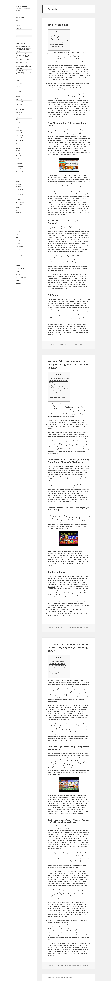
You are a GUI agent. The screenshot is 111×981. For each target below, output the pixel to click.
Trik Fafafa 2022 (58, 25)
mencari (86, 965)
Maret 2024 (18, 156)
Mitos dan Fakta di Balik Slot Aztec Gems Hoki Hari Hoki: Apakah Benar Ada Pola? (22, 55)
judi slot (18, 265)
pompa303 (18, 249)
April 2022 (18, 210)
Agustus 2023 (19, 174)
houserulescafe (19, 246)
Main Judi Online (20, 20)
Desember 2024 (19, 132)
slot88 (17, 271)
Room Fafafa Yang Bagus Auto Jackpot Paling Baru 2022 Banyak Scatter (68, 364)
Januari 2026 (19, 99)
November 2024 (20, 135)
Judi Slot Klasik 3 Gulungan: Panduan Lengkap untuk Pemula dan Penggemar (22, 61)
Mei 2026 (18, 89)
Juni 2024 (18, 148)
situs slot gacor (19, 225)
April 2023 (18, 184)
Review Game (19, 23)
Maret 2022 (18, 212)
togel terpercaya (20, 228)
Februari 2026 (19, 96)
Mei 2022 (18, 207)
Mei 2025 (18, 120)
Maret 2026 (18, 94)
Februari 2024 (19, 158)
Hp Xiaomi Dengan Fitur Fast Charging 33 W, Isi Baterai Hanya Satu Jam (58, 668)
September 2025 (20, 109)
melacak (86, 627)
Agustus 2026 (19, 84)
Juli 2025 (18, 114)
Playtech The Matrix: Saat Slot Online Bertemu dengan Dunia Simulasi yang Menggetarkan (23, 72)
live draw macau (20, 268)
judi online (69, 912)
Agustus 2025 (19, 112)
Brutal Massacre (23, 6)
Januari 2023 (19, 192)
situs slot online (19, 256)
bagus (69, 627)
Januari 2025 (19, 130)
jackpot (73, 344)
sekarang (85, 344)
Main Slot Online (20, 17)
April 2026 (18, 91)
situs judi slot (19, 262)
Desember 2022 (19, 194)
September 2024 (20, 140)
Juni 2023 (18, 179)
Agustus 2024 (19, 143)
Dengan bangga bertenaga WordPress (65, 977)
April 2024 (18, 153)
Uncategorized (62, 344)
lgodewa (18, 274)
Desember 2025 (19, 102)
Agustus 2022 (19, 204)
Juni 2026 (18, 86)
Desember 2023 (19, 163)
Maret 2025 (18, 125)
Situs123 (18, 237)
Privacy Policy (51, 977)
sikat (49, 346)
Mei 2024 (18, 150)
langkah (81, 627)
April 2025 (18, 122)
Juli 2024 (18, 145)
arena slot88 (51, 586)
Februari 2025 (19, 127)
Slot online (18, 283)
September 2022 (20, 202)
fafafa (69, 344)
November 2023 (20, 166)
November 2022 (20, 197)
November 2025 (20, 104)
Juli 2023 (18, 176)
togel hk (18, 243)
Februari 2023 (19, 189)
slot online (18, 259)
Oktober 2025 (19, 107)
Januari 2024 (19, 161)
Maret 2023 (18, 186)
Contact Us (18, 28)
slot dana (18, 240)
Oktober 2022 (19, 199)
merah (80, 344)
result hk (18, 234)
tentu (49, 629)
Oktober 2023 (19, 168)
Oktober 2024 (19, 138)
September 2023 (20, 171)
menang (82, 965)
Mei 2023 (18, 181)
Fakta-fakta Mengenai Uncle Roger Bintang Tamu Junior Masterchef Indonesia (59, 381)
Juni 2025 (18, 117)
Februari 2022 (19, 215)
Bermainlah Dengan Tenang (57, 397)
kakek (76, 344)
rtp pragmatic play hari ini (22, 277)
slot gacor (18, 231)
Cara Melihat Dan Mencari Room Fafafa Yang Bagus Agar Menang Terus (68, 647)
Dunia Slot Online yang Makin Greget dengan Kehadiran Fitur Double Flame (23, 66)
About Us (18, 25)
